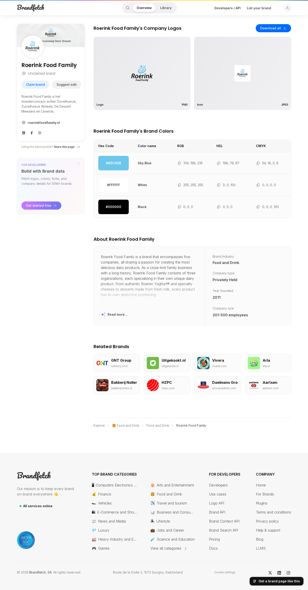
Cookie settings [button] (224, 572)
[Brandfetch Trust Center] (26, 540)
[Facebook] (32, 132)
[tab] (128, 8)
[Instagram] (39, 132)
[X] (270, 572)
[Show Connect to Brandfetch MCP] (78, 164)
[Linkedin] (23, 132)
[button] (287, 8)
